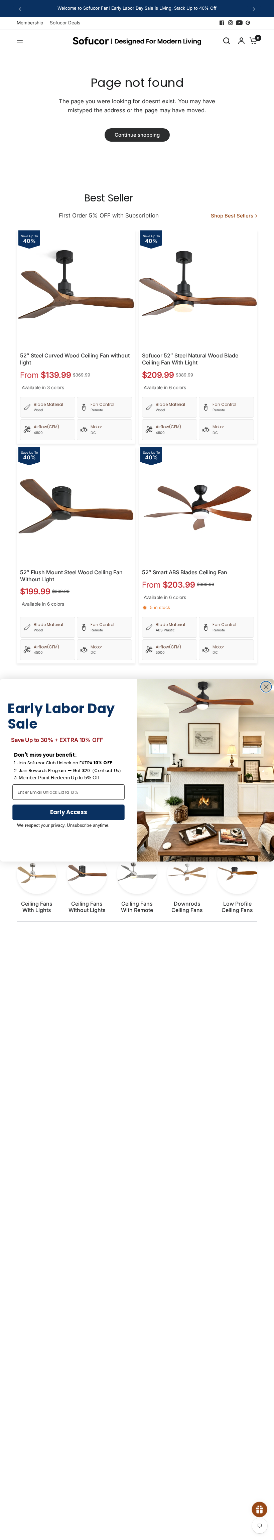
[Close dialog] (266, 686)
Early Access (68, 812)
